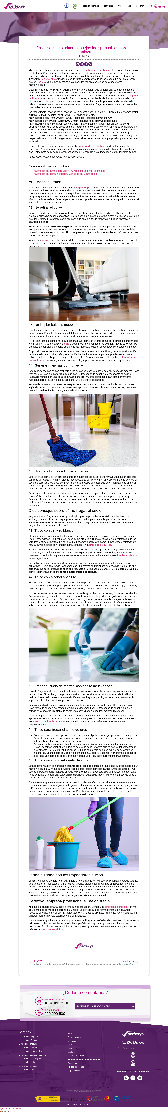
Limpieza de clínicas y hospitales (33, 1059)
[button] (78, 64)
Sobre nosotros (91, 6)
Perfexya (42, 82)
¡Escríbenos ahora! (54, 999)
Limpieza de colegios (28, 1066)
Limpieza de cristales (28, 1044)
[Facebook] (126, 1077)
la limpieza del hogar (97, 70)
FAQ (120, 6)
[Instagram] (132, 1077)
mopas (45, 240)
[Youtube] (139, 1077)
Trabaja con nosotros (77, 1056)
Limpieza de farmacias (28, 1070)
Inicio (70, 1034)
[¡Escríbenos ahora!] (39, 1001)
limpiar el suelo (48, 79)
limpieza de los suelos (91, 146)
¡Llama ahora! (52, 1010)
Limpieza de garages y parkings (33, 1055)
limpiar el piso (83, 187)
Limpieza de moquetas (29, 1036)
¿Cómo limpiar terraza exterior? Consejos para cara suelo (65, 173)
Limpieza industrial (27, 1062)
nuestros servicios (52, 929)
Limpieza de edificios (28, 1048)
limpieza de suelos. (100, 545)
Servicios (108, 6)
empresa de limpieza (116, 907)
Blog (128, 6)
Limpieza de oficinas (28, 1040)
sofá (66, 343)
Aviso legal (72, 1063)
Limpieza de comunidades (30, 1051)
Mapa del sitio (74, 1070)
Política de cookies (76, 1067)
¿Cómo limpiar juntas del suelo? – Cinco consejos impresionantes (69, 170)
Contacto (141, 6)
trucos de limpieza (46, 721)
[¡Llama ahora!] (39, 1012)
